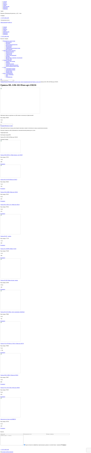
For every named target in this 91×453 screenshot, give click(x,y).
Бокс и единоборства (8, 73)
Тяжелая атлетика (10, 51)
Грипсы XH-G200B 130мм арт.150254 (9, 192)
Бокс (7, 75)
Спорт (4, 67)
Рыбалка (8, 62)
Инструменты (9, 49)
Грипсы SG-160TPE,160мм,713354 (8, 248)
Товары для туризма (10, 61)
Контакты (5, 8)
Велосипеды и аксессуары (9, 41)
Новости (5, 4)
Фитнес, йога (9, 59)
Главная (5, 1)
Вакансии (5, 7)
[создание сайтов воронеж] (7, 451)
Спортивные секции (10, 68)
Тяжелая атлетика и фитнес (9, 50)
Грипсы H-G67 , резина (6, 236)
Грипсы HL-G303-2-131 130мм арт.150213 (10, 204)
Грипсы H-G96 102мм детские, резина (9, 280)
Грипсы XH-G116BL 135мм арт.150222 (9, 375)
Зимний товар (9, 72)
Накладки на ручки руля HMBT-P (8, 419)
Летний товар (9, 71)
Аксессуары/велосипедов (11, 44)
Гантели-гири (9, 53)
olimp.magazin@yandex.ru (6, 22)
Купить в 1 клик (9, 125)
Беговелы (8, 43)
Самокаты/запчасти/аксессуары (13, 48)
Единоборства (9, 77)
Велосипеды (9, 42)
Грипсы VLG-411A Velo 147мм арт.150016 (10, 387)
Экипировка (9, 47)
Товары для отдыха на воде (12, 65)
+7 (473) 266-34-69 (5, 17)
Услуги (4, 2)
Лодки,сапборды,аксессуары (12, 66)
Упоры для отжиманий (11, 55)
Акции (4, 5)
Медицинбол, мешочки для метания (14, 57)
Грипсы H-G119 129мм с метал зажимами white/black (13, 311)
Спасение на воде (10, 63)
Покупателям (6, 6)
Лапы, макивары (9, 74)
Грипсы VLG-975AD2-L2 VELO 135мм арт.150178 (12, 343)
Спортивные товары (10, 69)
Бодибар (8, 56)
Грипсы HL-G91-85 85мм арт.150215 (9, 179)
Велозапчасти (9, 45)
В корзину (3, 125)
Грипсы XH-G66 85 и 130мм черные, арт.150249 (11, 155)
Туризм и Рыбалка (7, 60)
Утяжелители (9, 54)
